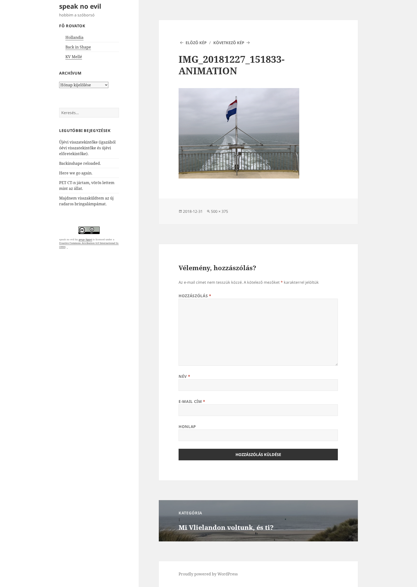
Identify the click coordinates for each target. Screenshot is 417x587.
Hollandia (74, 37)
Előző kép (196, 42)
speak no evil (80, 6)
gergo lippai (85, 239)
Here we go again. (75, 173)
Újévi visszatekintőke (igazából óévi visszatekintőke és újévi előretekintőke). (87, 147)
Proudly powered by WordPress (208, 574)
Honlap (187, 426)
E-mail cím (192, 401)
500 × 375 (219, 211)
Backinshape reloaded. (80, 163)
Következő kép (228, 42)
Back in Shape (78, 47)
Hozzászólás (195, 295)
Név (184, 376)
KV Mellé (73, 56)
